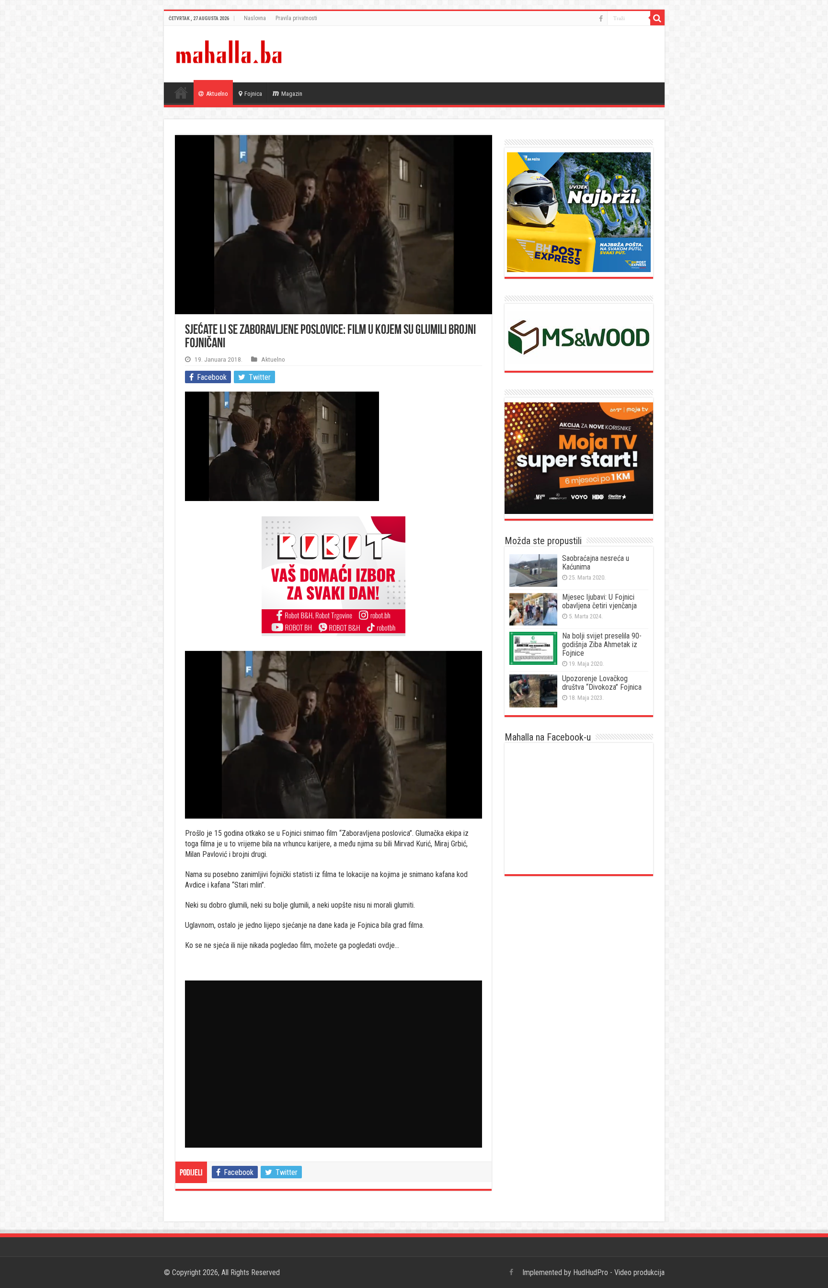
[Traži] (657, 18)
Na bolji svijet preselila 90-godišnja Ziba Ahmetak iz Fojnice (602, 644)
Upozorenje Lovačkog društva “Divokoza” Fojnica (602, 683)
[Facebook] (601, 18)
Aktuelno (217, 93)
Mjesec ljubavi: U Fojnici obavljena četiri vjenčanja (599, 601)
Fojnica (253, 93)
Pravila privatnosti (296, 18)
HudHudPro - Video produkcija (619, 1272)
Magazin (291, 93)
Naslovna (255, 18)
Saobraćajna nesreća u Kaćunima (595, 562)
